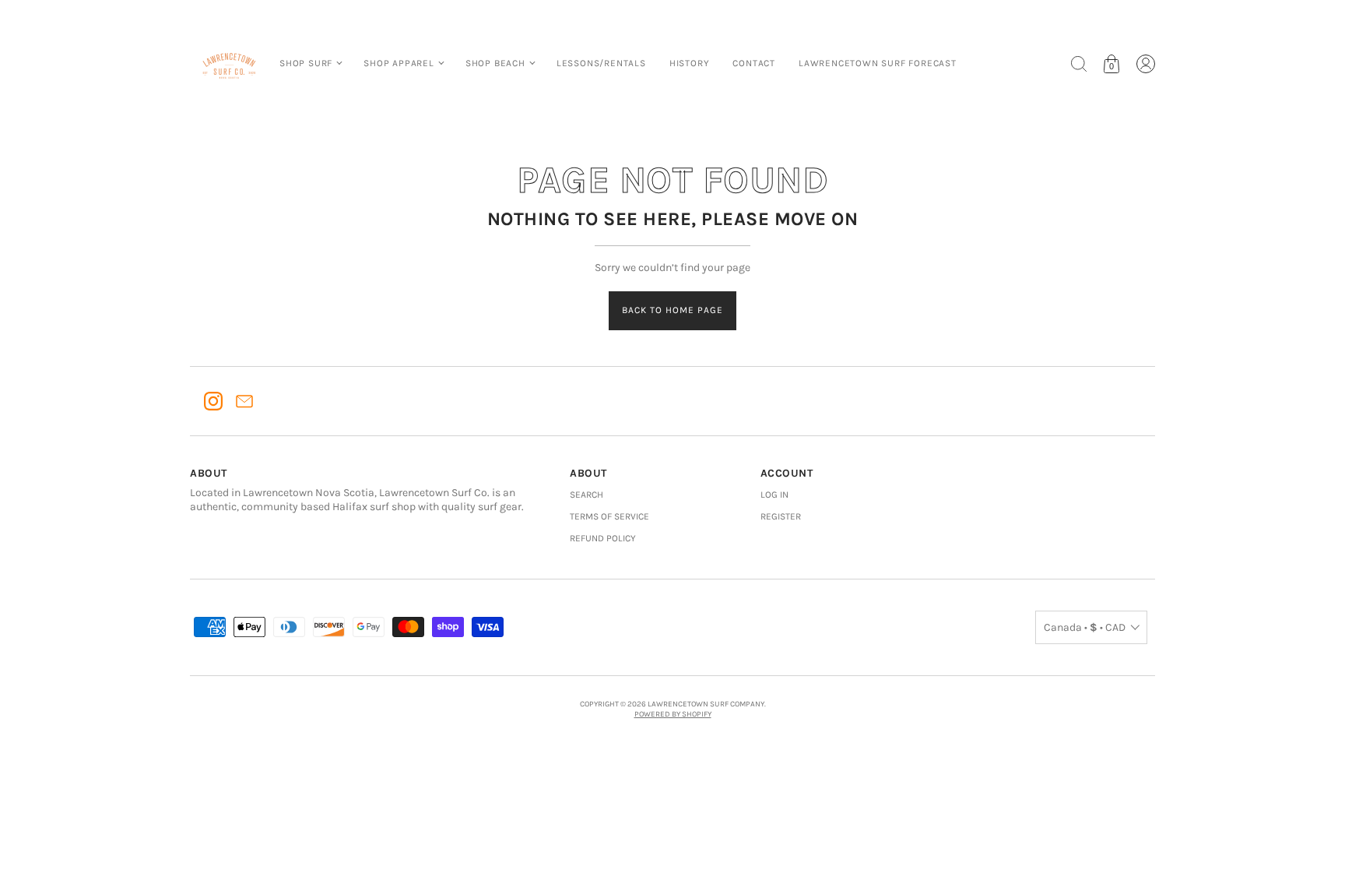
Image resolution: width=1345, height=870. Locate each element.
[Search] (1078, 63)
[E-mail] (244, 401)
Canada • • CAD (1085, 627)
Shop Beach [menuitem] (495, 63)
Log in (774, 494)
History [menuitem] (689, 63)
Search (586, 494)
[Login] (1146, 64)
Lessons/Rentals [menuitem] (601, 63)
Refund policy (603, 538)
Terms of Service (609, 516)
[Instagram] (213, 401)
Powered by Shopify (672, 714)
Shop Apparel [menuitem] (398, 63)
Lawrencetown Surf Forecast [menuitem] (878, 63)
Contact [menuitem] (753, 63)
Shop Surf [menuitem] (305, 63)
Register (780, 516)
